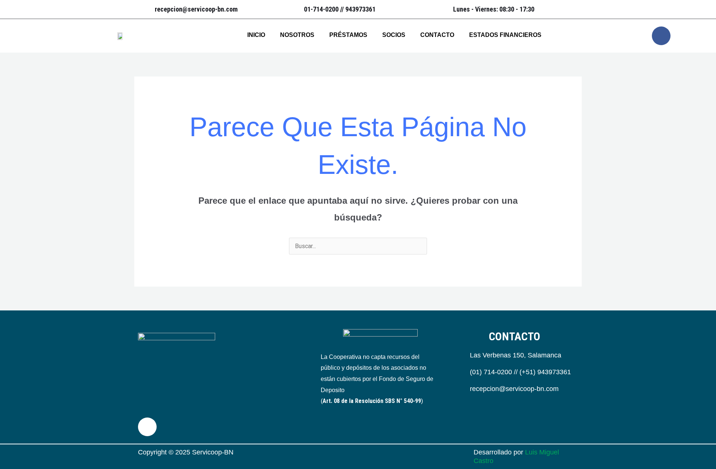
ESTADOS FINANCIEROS (505, 35)
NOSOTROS (297, 35)
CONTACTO (437, 35)
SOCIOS (393, 35)
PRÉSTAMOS (348, 35)
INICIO (256, 35)
